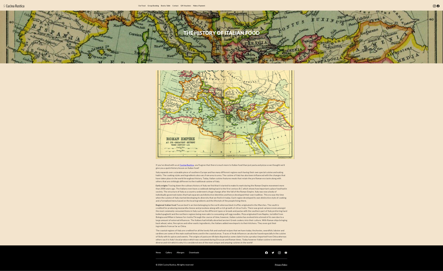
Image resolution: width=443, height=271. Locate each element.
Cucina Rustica (187, 165)
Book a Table (165, 6)
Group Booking (153, 6)
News (158, 252)
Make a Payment (199, 6)
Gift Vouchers (186, 6)
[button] (141, 5)
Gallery (169, 252)
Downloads (194, 252)
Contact (175, 6)
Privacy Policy (281, 265)
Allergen (180, 252)
